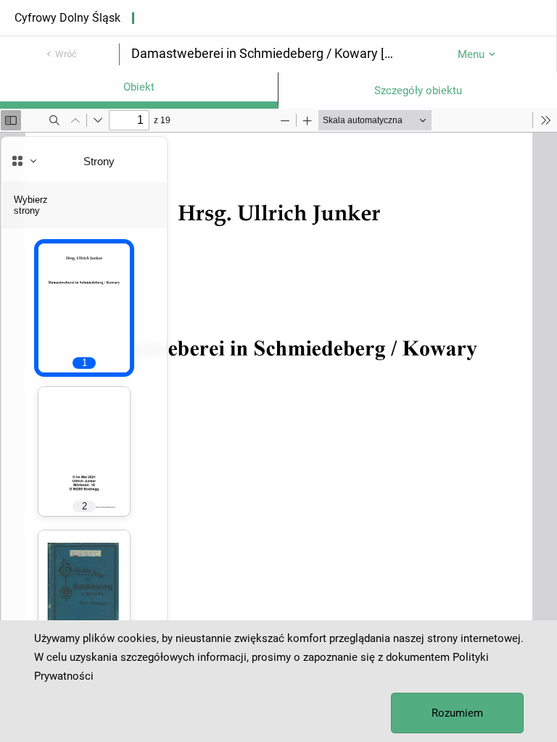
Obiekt (138, 86)
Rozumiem (457, 713)
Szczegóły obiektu (418, 90)
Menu (471, 54)
